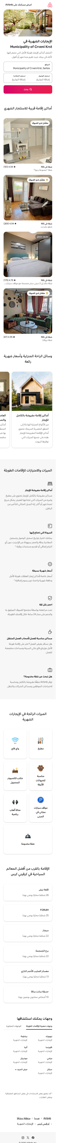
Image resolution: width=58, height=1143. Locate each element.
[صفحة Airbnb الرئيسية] (50, 4)
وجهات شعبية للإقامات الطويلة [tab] (39, 1026)
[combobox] (28, 68)
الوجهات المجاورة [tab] (13, 1026)
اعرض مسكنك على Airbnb (18, 4)
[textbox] (40, 79)
